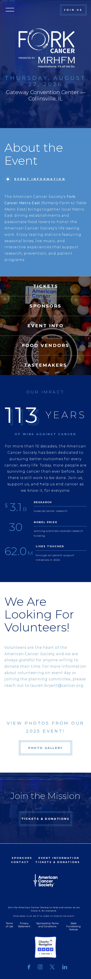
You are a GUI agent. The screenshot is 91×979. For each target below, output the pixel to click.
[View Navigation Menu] (9, 10)
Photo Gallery (45, 748)
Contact (20, 862)
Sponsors (22, 857)
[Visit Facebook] (29, 967)
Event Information (40, 179)
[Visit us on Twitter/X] (52, 967)
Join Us (73, 9)
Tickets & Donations (45, 818)
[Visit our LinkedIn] (63, 967)
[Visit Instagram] (40, 967)
